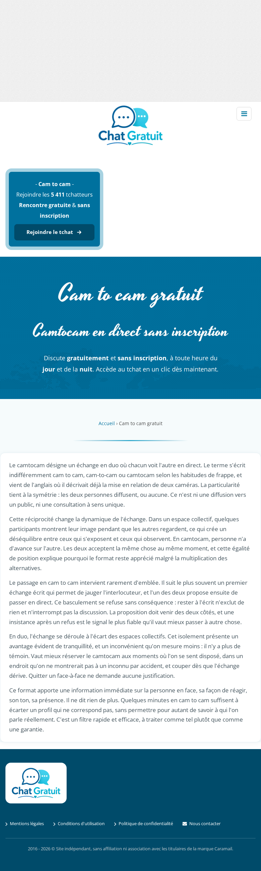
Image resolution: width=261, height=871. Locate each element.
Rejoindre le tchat (50, 232)
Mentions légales (27, 823)
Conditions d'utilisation (81, 823)
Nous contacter (205, 823)
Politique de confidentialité (146, 823)
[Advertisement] (130, 50)
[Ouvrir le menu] (244, 114)
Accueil (107, 423)
